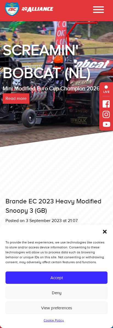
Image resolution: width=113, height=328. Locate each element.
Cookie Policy (54, 320)
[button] (105, 231)
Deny (56, 293)
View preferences (56, 308)
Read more (26, 121)
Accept (56, 278)
